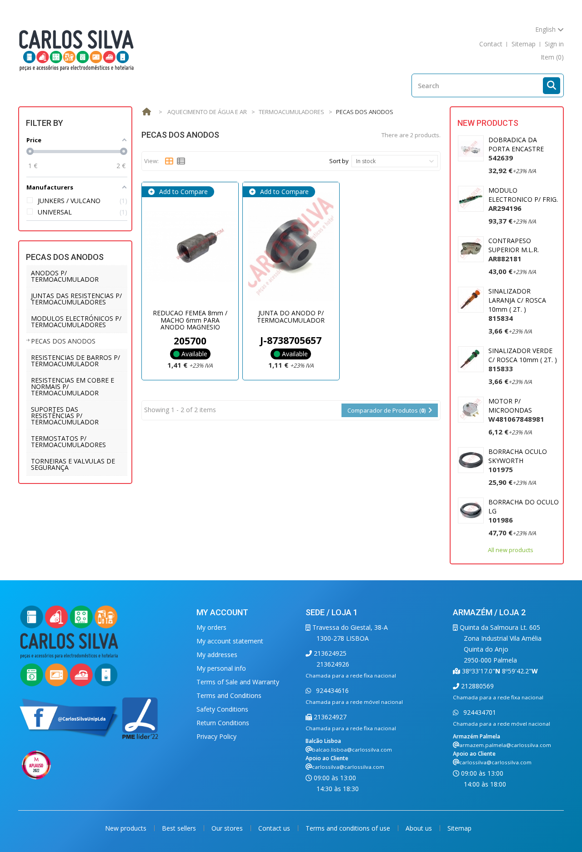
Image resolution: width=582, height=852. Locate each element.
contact (490, 44)
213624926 (332, 664)
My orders (211, 627)
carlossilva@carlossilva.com (348, 766)
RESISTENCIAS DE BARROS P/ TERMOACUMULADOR (75, 360)
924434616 (331, 690)
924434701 (479, 712)
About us (420, 828)
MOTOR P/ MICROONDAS (516, 410)
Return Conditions (222, 722)
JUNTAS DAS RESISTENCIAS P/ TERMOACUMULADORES (76, 298)
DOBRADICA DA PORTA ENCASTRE (516, 148)
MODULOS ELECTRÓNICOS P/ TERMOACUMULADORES (76, 321)
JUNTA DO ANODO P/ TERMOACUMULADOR (291, 316)
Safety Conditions (222, 709)
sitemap (524, 44)
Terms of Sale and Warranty (237, 682)
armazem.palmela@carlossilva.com (505, 745)
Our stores (228, 828)
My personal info (221, 668)
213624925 (329, 653)
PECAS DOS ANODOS (63, 341)
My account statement (229, 641)
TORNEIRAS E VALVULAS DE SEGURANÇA (73, 464)
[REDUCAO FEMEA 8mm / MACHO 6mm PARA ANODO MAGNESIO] (190, 246)
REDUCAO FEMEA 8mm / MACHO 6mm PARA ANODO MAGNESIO (190, 320)
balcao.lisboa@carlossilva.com (352, 749)
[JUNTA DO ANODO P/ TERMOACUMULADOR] (291, 246)
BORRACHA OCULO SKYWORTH (517, 460)
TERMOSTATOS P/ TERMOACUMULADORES (68, 441)
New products (487, 123)
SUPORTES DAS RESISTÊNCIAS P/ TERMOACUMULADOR (65, 415)
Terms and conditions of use (349, 828)
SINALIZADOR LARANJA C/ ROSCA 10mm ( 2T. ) (517, 305)
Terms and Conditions (228, 695)
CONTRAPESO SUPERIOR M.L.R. (513, 249)
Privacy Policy (216, 736)
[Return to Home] (146, 112)
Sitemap (459, 828)
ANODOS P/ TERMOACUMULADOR (65, 276)
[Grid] (169, 161)
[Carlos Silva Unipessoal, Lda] (76, 49)
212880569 (476, 686)
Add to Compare (182, 191)
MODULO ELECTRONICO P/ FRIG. (523, 199)
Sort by (339, 161)
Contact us (275, 828)
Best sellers (180, 828)
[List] (181, 161)
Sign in (554, 44)
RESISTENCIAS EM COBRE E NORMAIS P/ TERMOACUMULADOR (72, 386)
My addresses (216, 654)
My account (222, 612)
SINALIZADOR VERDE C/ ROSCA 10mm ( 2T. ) (522, 359)
